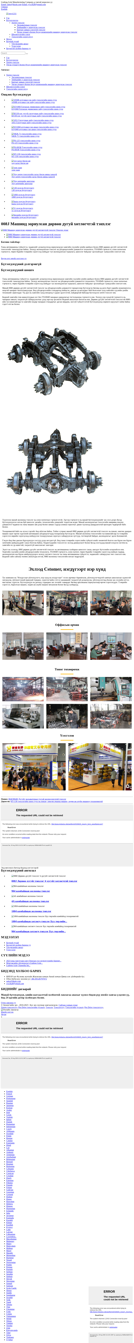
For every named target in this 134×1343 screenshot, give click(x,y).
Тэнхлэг (49, 1007)
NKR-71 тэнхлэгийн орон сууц (25, 136)
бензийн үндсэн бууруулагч (24, 217)
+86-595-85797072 (38, 979)
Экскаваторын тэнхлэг (27, 25)
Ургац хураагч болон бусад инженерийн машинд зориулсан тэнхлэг (47, 32)
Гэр (7, 18)
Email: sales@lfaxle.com (11, 4)
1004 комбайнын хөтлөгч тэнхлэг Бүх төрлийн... (39, 921)
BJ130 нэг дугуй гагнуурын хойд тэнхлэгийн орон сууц (37, 116)
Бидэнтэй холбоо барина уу (18, 48)
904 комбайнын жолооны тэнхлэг (31, 891)
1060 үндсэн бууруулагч (22, 197)
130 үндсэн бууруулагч (22, 190)
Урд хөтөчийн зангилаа (22, 183)
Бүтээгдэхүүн (12, 20)
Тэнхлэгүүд (59, 1007)
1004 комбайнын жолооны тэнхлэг (31, 911)
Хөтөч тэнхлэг (18, 23)
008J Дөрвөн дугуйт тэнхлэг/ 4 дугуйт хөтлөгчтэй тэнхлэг (44, 881)
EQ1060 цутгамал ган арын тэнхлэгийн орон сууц (34, 129)
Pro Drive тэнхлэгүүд (93, 1007)
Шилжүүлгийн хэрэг (21, 34)
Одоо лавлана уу (8, 1003)
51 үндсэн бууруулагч (21, 210)
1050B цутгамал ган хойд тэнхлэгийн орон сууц (33, 102)
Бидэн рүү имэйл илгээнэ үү (14, 258)
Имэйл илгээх (7, 1012)
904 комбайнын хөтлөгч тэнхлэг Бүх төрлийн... (39, 931)
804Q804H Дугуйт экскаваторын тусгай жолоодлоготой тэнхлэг (37, 799)
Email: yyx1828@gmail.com (34, 4)
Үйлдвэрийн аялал (20, 44)
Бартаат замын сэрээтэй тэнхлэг (31, 30)
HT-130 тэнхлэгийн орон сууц (25, 156)
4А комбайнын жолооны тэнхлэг (30, 901)
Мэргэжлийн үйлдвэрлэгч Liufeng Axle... (24, 963)
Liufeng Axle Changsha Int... (18, 965)
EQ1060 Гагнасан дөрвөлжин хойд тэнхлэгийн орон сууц (37, 109)
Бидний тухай (12, 41)
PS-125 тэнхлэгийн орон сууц (25, 143)
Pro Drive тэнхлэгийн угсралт (31, 1007)
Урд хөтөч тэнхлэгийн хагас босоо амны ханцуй (33, 177)
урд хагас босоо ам (20, 163)
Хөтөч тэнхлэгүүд (9, 1007)
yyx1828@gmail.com (15, 983)
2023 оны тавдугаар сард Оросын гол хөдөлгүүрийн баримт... (33, 961)
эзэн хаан (16, 170)
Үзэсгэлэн (16, 46)
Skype (3, 1014)
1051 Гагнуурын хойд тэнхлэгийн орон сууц (31, 123)
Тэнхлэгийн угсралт (74, 1007)
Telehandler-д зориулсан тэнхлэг (31, 27)
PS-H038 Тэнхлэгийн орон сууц (26, 150)
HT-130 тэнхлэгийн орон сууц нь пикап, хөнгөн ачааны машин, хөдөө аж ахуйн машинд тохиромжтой (57, 801)
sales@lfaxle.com (13, 981)
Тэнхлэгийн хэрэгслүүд (22, 37)
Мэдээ (9, 39)
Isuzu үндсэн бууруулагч (22, 204)
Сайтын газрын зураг (68, 1005)
